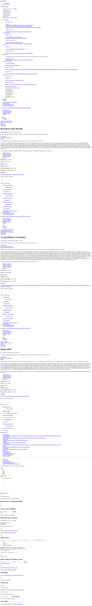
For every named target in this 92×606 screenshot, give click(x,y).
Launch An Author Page (31, 84)
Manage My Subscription (17, 442)
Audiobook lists (17, 31)
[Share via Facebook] (7, 111)
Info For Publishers (23, 449)
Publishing (13, 65)
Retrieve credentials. (12, 532)
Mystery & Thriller (19, 38)
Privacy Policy (6, 451)
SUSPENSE (49, 285)
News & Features (6, 12)
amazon (2, 123)
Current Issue (8, 59)
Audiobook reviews (7, 11)
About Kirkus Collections (18, 80)
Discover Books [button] (6, 434)
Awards (14, 42)
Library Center (8, 71)
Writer (4, 544)
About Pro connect (22, 84)
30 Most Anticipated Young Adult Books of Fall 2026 (20, 107)
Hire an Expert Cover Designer (48, 69)
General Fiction (9, 37)
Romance (31, 25)
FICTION (5, 119)
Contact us (5, 450)
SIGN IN (7, 3)
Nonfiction (18, 26)
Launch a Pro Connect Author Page (41, 444)
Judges (31, 53)
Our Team (8, 449)
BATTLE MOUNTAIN (8, 428)
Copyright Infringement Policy (9, 453)
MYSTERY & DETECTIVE (6, 174)
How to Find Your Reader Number (17, 589)
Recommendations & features (24, 73)
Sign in (2, 547)
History (30, 26)
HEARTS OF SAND (7, 206)
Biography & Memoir (24, 26)
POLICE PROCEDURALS (18, 174)
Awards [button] (4, 44)
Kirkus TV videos (37, 438)
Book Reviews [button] (6, 19)
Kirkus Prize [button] (5, 439)
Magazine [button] (5, 54)
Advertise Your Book (58, 69)
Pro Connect (5, 16)
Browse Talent (15, 84)
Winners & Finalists (9, 49)
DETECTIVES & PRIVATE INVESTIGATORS (68, 285)
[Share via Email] (6, 113)
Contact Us (5, 459)
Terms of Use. (21, 547)
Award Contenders (18, 53)
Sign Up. (13, 598)
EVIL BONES (6, 301)
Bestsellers (8, 31)
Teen (17, 37)
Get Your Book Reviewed (23, 69)
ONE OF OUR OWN (7, 189)
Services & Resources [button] (7, 60)
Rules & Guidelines (26, 53)
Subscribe (30, 59)
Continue (14, 511)
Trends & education (9, 73)
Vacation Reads (28, 31)
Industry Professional (7, 545)
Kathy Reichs (4, 240)
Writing (7, 65)
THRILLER (55, 285)
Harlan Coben (10, 413)
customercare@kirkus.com (18, 575)
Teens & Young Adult (32, 27)
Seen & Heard (19, 42)
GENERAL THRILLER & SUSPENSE (26, 285)
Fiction (11, 25)
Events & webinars (33, 73)
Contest (11, 449)
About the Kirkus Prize (17, 49)
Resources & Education (10, 63)
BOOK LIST (6, 107)
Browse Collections (9, 80)
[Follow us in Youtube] (3, 473)
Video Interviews (6, 14)
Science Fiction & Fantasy (11, 26)
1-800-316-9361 (7, 575)
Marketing (18, 65)
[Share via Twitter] (7, 112)
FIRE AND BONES (7, 310)
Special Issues (13, 59)
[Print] (4, 114)
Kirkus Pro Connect (18, 447)
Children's (39, 27)
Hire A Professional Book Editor (12, 69)
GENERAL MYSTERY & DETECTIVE (9, 285)
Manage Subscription (24, 59)
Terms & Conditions (7, 452)
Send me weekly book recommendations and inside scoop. (12, 548)
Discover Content (9, 84)
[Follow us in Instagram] (3, 472)
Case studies (15, 73)
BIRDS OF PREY (6, 411)
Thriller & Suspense (17, 25)
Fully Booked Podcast (27, 43)
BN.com (12, 231)
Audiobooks (8, 25)
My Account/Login (26, 447)
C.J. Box (4, 352)
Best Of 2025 (22, 31)
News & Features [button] (6, 32)
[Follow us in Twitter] (3, 471)
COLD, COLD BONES (8, 318)
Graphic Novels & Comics (23, 27)
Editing (9, 65)
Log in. (12, 526)
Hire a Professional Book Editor (9, 444)
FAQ (14, 449)
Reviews (4, 117)
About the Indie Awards (10, 53)
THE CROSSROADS (7, 419)
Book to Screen (9, 43)
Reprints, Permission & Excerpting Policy (7, 455)
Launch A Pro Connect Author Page (70, 69)
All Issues (18, 59)
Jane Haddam (4, 132)
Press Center (17, 449)
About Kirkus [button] (5, 448)
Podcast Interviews (7, 15)
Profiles (7, 42)
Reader (4, 542)
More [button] (4, 74)
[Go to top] (3, 476)
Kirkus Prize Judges (24, 440)
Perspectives (11, 42)
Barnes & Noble (7, 231)
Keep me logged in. (5, 550)
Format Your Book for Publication (35, 69)
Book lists (12, 31)
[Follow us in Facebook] (3, 470)
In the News (14, 43)
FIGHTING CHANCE (7, 198)
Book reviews (6, 10)
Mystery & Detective (25, 25)
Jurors (23, 49)
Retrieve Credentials (16, 596)
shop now (3, 122)
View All (7, 24)
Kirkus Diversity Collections (8, 447)
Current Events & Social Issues (12, 27)
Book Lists (9, 438)
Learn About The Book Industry (54, 444)
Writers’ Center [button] (6, 443)
